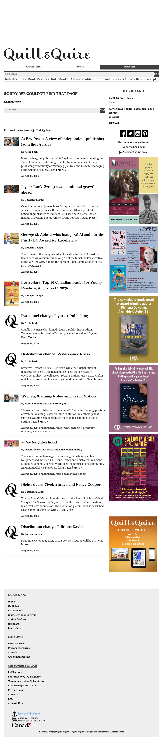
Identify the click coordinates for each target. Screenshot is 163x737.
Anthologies (62, 428)
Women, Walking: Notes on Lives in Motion (58, 397)
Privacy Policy (16, 690)
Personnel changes (19, 648)
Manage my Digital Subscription (26, 681)
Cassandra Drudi (34, 200)
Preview (118, 79)
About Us (13, 695)
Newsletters (33, 67)
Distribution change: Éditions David (52, 527)
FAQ (10, 699)
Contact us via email (136, 152)
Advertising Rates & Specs (23, 686)
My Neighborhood (39, 443)
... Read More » (57, 169)
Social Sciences (41, 432)
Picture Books (78, 474)
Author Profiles (81, 79)
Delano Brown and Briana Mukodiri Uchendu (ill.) (53, 450)
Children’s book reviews (22, 615)
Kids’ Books (59, 79)
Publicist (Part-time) (121, 98)
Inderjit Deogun (34, 248)
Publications (15, 672)
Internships (14, 628)
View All (114, 123)
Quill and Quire (51, 55)
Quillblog (13, 606)
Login (80, 67)
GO (156, 74)
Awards (12, 652)
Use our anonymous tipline (133, 142)
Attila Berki (31, 152)
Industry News (15, 79)
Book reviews (16, 611)
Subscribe (129, 67)
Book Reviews (38, 79)
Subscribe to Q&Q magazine (24, 677)
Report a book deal (133, 147)
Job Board (102, 79)
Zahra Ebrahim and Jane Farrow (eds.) (47, 404)
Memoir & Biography (83, 428)
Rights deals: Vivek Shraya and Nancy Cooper (61, 485)
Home (11, 602)
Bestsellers (135, 79)
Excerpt (150, 79)
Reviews (26, 432)
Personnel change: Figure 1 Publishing (54, 316)
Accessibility (15, 703)
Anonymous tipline (19, 657)
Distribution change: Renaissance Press (55, 354)
